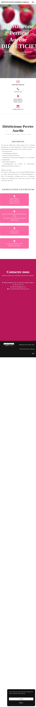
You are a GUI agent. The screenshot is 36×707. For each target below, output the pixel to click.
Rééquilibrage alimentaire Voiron (11, 671)
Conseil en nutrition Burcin (9, 595)
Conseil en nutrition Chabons (10, 532)
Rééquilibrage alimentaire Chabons (11, 623)
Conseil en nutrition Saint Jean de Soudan (13, 609)
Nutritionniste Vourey (24, 466)
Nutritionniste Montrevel (8, 499)
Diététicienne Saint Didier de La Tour (12, 451)
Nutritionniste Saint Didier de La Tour (12, 513)
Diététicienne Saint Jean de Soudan (11, 456)
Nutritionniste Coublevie (27, 461)
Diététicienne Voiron (7, 432)
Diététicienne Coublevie (27, 399)
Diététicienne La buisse (22, 432)
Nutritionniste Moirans (27, 470)
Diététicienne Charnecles (8, 423)
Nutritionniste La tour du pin (9, 461)
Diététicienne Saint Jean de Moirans (11, 427)
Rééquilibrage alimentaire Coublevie (12, 618)
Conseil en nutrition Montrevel (10, 590)
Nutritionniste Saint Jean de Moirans (11, 490)
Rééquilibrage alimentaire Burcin (11, 685)
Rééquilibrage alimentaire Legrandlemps (13, 633)
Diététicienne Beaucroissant (23, 418)
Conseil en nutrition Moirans (9, 547)
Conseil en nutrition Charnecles (10, 571)
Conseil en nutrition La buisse (10, 585)
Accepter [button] (21, 699)
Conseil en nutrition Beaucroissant (11, 566)
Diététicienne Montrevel (8, 437)
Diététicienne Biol (7, 442)
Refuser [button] (21, 702)
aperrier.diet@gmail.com (18, 84)
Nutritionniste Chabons (8, 466)
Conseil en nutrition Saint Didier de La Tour (14, 604)
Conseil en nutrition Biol (26, 595)
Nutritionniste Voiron (7, 494)
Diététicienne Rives (7, 418)
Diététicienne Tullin (7, 413)
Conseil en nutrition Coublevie (10, 528)
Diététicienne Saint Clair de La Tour (11, 447)
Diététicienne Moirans (27, 408)
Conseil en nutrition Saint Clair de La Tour (13, 599)
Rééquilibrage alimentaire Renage (11, 647)
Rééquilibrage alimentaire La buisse (11, 676)
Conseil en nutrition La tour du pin (11, 523)
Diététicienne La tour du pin (9, 399)
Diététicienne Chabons (8, 404)
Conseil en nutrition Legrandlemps (11, 542)
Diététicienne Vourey (23, 404)
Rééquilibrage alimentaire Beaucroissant (13, 657)
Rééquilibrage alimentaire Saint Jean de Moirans (15, 666)
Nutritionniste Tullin (7, 475)
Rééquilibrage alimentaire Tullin (10, 642)
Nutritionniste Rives (7, 480)
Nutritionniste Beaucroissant (23, 480)
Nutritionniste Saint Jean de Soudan (11, 518)
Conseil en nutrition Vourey (9, 537)
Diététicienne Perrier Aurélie (15, 2)
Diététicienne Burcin (24, 437)
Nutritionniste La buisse (23, 494)
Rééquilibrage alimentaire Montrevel (12, 680)
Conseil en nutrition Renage (9, 556)
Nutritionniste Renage (22, 475)
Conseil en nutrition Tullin (9, 552)
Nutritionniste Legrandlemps (9, 470)
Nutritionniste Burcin (24, 499)
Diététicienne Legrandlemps (9, 408)
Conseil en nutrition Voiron (9, 580)
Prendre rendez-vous (18, 109)
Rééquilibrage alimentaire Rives (10, 652)
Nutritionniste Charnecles (9, 485)
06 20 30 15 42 (18, 91)
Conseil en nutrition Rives (9, 561)
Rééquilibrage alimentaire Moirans (11, 637)
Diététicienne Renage (22, 413)
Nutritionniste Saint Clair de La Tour (11, 509)
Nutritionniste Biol (7, 504)
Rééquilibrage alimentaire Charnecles (12, 661)
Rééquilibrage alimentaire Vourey (11, 628)
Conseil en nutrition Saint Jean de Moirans (13, 575)
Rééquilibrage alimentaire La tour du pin (13, 614)
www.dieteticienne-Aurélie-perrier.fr (19, 289)
